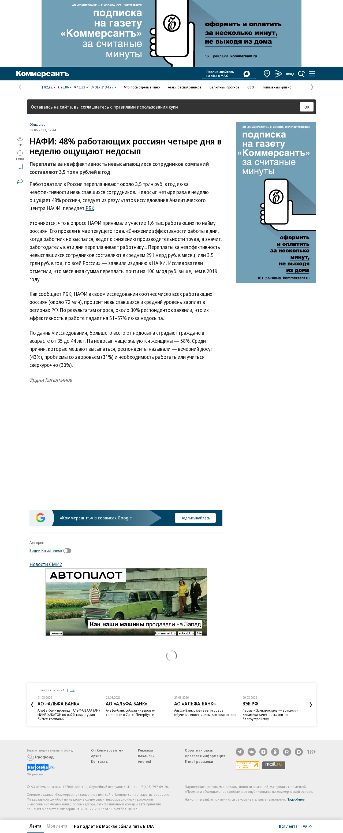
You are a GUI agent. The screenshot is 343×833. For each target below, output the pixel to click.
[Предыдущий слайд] (32, 704)
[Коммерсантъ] (42, 73)
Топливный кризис (276, 87)
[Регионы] (267, 74)
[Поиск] (301, 74)
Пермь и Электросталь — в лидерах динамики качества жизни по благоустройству (270, 714)
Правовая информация (205, 755)
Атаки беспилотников (185, 87)
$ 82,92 (47, 87)
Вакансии (146, 755)
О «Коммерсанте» (107, 750)
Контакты (100, 761)
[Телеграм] (240, 752)
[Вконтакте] (252, 752)
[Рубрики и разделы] (312, 74)
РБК (89, 208)
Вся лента (288, 826)
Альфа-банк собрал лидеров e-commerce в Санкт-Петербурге (130, 712)
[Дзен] (263, 752)
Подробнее (296, 799)
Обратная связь (199, 750)
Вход (290, 73)
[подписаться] (68, 550)
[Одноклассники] (275, 752)
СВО (250, 87)
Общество (37, 124)
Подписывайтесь (195, 517)
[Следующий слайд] (310, 704)
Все (72, 690)
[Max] (299, 752)
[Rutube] (287, 752)
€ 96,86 (63, 87)
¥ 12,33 (79, 87)
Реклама (145, 750)
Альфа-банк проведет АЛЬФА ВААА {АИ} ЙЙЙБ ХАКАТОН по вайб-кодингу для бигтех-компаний (69, 714)
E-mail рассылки (199, 761)
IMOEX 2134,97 (102, 87)
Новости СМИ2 (45, 564)
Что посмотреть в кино (142, 87)
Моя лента (57, 826)
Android (144, 761)
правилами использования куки (145, 107)
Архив (96, 755)
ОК (307, 107)
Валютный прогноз (224, 87)
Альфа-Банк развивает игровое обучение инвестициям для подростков (205, 712)
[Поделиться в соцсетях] (20, 181)
